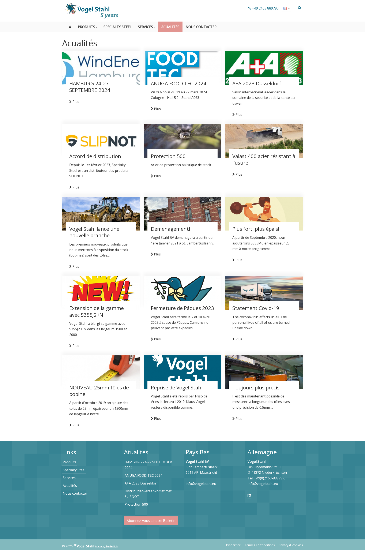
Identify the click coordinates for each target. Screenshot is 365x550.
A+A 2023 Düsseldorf (141, 483)
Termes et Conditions (259, 545)
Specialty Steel (118, 27)
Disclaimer (233, 545)
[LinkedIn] (249, 495)
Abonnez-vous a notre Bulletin (151, 520)
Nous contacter (201, 27)
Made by (106, 546)
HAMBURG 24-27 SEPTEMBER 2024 (148, 465)
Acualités (170, 27)
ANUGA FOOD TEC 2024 (143, 475)
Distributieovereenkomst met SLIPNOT (148, 494)
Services (145, 27)
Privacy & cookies (291, 545)
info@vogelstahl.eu (263, 483)
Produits (86, 27)
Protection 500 (136, 504)
